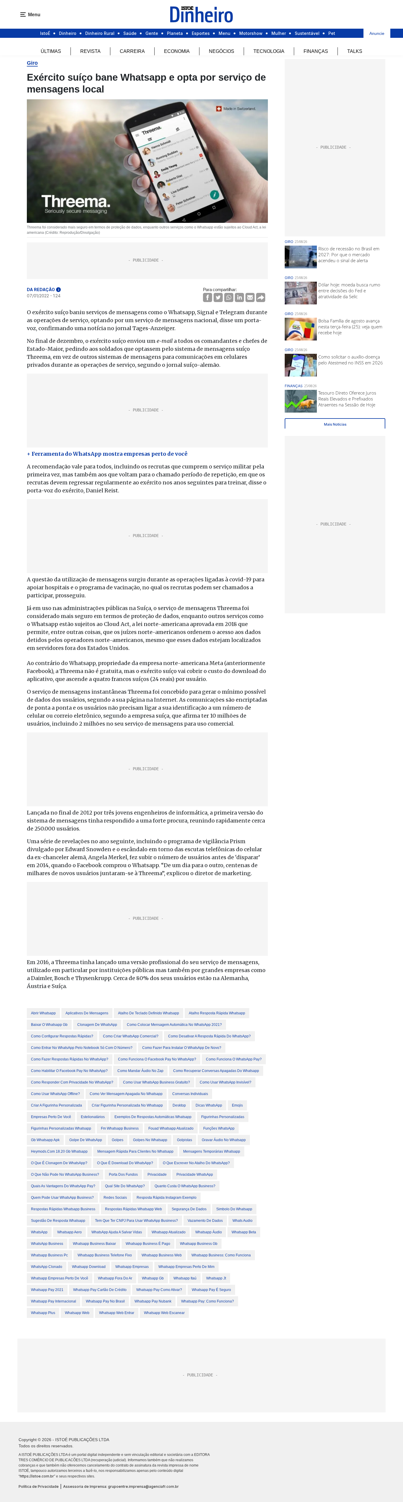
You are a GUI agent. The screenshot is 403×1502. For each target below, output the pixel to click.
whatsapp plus (43, 1313)
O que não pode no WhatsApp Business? (65, 1174)
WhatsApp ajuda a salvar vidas (116, 1232)
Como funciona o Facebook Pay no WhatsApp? (157, 1059)
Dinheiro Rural (99, 33)
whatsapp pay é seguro (211, 1290)
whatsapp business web (162, 1255)
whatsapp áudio (208, 1232)
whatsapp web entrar (116, 1313)
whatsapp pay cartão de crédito (100, 1290)
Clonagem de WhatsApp (97, 1025)
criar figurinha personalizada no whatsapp (127, 1105)
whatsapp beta (244, 1232)
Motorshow (251, 33)
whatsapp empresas (132, 1267)
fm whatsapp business (120, 1128)
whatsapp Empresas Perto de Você (59, 1278)
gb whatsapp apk (45, 1140)
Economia (177, 51)
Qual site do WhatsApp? (125, 1186)
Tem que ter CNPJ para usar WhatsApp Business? (136, 1221)
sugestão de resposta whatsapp (58, 1221)
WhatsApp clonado (46, 1267)
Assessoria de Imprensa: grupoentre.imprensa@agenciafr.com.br (121, 1486)
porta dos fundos (123, 1174)
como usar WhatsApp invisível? (225, 1082)
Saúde (130, 33)
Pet (331, 33)
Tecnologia (268, 51)
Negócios (221, 51)
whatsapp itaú (184, 1278)
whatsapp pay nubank (153, 1301)
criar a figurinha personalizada (56, 1105)
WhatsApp (39, 1232)
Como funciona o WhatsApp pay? (234, 1059)
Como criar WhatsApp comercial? (130, 1036)
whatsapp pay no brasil (105, 1301)
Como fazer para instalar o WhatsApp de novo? (181, 1048)
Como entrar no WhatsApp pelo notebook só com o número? (81, 1048)
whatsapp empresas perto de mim (186, 1267)
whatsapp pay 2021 (47, 1290)
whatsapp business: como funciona (221, 1255)
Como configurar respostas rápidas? (62, 1036)
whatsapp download (89, 1267)
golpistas (184, 1140)
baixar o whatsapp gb (49, 1025)
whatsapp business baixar (94, 1244)
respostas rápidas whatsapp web (133, 1209)
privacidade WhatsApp (194, 1174)
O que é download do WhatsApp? (125, 1163)
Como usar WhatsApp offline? (55, 1094)
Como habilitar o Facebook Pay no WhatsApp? (69, 1071)
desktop (179, 1105)
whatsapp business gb (198, 1244)
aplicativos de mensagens (86, 1013)
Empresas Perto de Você (51, 1117)
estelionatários (93, 1117)
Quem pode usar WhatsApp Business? (62, 1198)
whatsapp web (77, 1313)
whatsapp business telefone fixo (105, 1255)
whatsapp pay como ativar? (159, 1290)
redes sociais (115, 1198)
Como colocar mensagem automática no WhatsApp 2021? (174, 1025)
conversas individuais (190, 1094)
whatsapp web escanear (164, 1313)
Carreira (132, 51)
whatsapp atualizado (169, 1232)
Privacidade (157, 1174)
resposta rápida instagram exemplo (166, 1198)
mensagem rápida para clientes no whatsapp (135, 1151)
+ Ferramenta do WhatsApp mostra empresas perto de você (107, 453)
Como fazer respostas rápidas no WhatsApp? (69, 1059)
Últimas (51, 51)
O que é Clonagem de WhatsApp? (59, 1163)
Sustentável (307, 33)
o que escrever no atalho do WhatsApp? (196, 1163)
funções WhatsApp (219, 1128)
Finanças (316, 51)
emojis (237, 1105)
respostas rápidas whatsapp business (63, 1209)
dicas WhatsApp (209, 1105)
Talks (354, 51)
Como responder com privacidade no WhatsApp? (72, 1082)
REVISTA (90, 51)
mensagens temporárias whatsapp (211, 1151)
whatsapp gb (153, 1278)
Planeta (175, 33)
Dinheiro (67, 33)
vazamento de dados (205, 1221)
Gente (151, 33)
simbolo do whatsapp (234, 1209)
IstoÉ (45, 33)
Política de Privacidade (39, 1486)
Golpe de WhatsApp (85, 1140)
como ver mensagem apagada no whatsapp (126, 1094)
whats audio (242, 1221)
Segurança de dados (189, 1209)
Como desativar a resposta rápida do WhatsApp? (209, 1036)
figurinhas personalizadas (222, 1117)
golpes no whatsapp (150, 1140)
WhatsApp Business (47, 1244)
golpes (117, 1140)
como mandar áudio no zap (140, 1071)
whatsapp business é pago (148, 1244)
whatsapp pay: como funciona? (207, 1301)
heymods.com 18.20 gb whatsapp (59, 1151)
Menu (224, 33)
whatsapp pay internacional (53, 1301)
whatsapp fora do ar (115, 1278)
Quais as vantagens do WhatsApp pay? (63, 1186)
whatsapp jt (216, 1278)
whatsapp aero (69, 1232)
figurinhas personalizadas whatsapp (61, 1128)
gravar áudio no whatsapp (224, 1140)
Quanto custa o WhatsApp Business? (185, 1186)
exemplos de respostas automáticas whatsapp (152, 1117)
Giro (32, 63)
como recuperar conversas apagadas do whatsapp (216, 1071)
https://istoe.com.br (37, 1476)
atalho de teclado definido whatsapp (148, 1013)
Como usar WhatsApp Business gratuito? (156, 1082)
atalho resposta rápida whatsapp (217, 1013)
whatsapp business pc (49, 1255)
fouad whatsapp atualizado (171, 1128)
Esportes (201, 33)
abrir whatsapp (43, 1013)
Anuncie (376, 33)
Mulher (278, 33)
